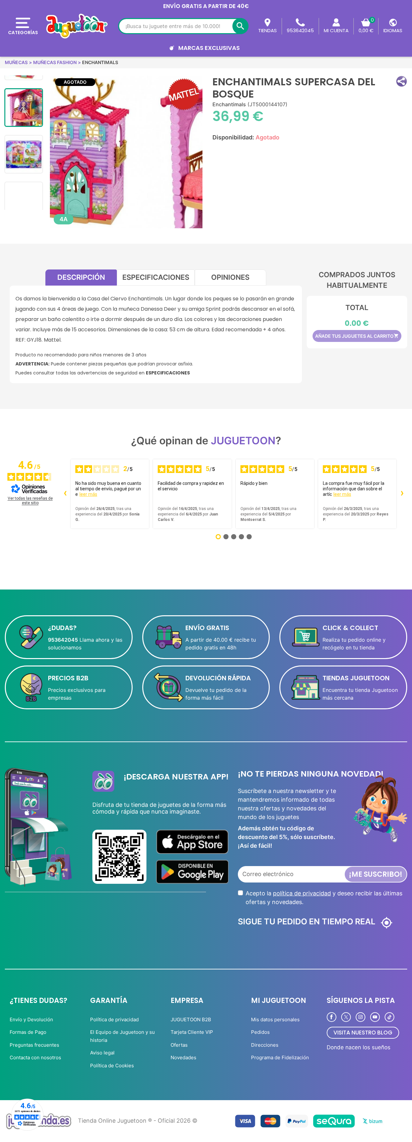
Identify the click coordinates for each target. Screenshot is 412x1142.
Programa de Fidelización (280, 1057)
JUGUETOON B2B (191, 1019)
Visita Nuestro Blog (362, 1032)
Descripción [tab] (81, 277)
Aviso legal (102, 1053)
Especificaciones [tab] (155, 277)
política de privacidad (302, 893)
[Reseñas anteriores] (65, 493)
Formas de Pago (28, 1032)
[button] (401, 81)
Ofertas (179, 1045)
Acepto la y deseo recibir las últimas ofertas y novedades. (324, 897)
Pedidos (260, 1032)
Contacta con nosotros (35, 1057)
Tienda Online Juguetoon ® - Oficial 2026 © (137, 1120)
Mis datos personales (275, 1019)
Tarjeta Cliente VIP (192, 1032)
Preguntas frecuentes (34, 1045)
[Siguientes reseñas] (402, 493)
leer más (88, 494)
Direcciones (264, 1045)
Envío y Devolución (31, 1019)
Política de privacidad (114, 1019)
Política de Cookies (112, 1065)
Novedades (183, 1057)
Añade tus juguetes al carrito (357, 336)
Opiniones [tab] (230, 277)
